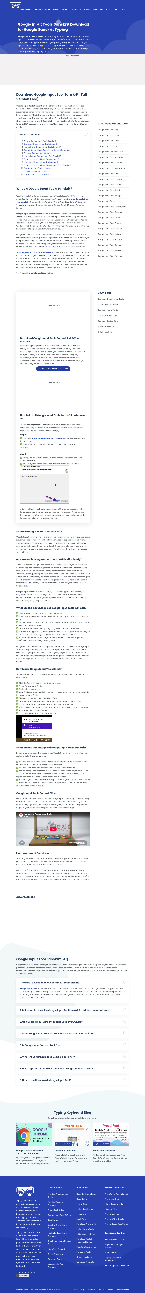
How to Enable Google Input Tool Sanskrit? (42, 156)
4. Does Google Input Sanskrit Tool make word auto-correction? (56, 1033)
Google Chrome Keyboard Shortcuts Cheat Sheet (29, 1152)
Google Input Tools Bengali (109, 141)
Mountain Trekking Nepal (87, 1247)
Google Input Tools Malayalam (111, 168)
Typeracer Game (112, 1199)
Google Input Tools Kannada (110, 157)
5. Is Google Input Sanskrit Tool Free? (41, 1045)
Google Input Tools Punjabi (109, 184)
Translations (76, 9)
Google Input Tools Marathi (110, 162)
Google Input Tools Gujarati (110, 146)
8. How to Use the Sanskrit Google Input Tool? (45, 1080)
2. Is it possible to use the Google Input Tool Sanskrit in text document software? (65, 1010)
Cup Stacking (111, 1209)
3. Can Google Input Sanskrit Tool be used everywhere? (51, 1021)
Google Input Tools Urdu (108, 201)
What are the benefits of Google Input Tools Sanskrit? (47, 165)
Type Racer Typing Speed (116, 1194)
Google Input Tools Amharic (110, 228)
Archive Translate (122, 1290)
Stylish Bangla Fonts (85, 1229)
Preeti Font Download (104, 1150)
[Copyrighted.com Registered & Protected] (22, 1275)
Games (87, 9)
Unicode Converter (42, 9)
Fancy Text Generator (57, 1249)
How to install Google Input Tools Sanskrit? (42, 147)
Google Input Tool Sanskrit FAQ (37, 174)
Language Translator (85, 1262)
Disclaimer (91, 1290)
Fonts (116, 9)
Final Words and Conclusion (36, 171)
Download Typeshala (65, 1150)
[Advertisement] (110, 35)
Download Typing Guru (108, 321)
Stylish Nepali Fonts (106, 332)
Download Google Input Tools (111, 299)
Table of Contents (30, 134)
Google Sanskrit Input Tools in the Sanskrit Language (47, 150)
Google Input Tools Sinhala (109, 245)
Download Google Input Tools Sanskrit (40, 144)
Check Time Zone (84, 1257)
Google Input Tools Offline (59, 1215)
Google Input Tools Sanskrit (110, 179)
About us (101, 1290)
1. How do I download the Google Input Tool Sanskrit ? (50, 982)
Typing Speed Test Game (116, 1224)
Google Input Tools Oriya (109, 173)
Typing (64, 9)
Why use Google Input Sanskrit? (38, 153)
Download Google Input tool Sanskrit (53, 369)
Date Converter (54, 1220)
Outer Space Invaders (114, 1204)
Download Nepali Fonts (108, 310)
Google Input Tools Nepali (109, 130)
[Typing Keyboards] (25, 1191)
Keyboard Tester (55, 1259)
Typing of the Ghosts (114, 1219)
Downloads (98, 9)
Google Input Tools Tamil (109, 190)
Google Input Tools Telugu (109, 195)
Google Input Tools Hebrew (110, 234)
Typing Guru (81, 1204)
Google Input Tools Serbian (110, 239)
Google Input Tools (25, 214)
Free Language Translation (117, 1265)
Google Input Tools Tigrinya (110, 250)
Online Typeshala (55, 1254)
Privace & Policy (78, 1290)
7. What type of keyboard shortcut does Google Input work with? (56, 1068)
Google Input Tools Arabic (109, 223)
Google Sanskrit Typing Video (37, 168)
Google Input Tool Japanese (110, 152)
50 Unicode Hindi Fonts (108, 326)
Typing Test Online (56, 1210)
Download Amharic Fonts (87, 1224)
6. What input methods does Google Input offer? (47, 1056)
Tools (108, 9)
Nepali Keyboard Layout (108, 304)
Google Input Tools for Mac (110, 256)
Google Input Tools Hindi (108, 135)
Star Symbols (111, 1252)
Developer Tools (83, 1252)
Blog (123, 9)
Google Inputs (25, 9)
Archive (110, 1290)
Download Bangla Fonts (108, 315)
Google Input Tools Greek (109, 217)
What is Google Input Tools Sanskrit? (40, 141)
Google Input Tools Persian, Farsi (112, 206)
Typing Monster (112, 1214)
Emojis (55, 9)
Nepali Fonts (81, 1199)
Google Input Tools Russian (110, 212)
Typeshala (21, 205)
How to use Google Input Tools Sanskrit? (41, 162)
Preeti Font (81, 1219)
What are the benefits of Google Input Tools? (44, 159)
